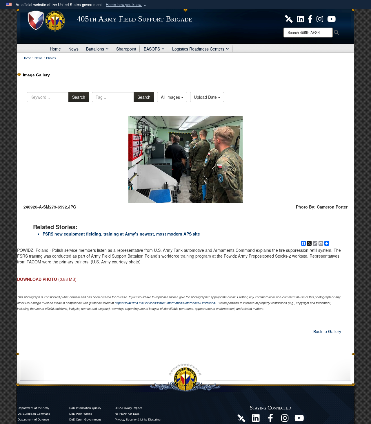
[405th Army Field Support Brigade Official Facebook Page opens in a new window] (310, 18)
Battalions (95, 49)
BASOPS (152, 49)
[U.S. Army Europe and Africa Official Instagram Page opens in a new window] (320, 18)
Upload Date (206, 97)
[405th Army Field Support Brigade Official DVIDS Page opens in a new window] (241, 418)
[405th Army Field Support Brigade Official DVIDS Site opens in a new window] (288, 18)
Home (55, 49)
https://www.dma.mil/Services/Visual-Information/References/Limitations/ (165, 303)
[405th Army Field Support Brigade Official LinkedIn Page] (300, 18)
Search (78, 97)
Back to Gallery (327, 331)
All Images (171, 97)
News (73, 49)
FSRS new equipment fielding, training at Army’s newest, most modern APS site (121, 234)
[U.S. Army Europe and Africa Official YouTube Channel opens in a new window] (331, 18)
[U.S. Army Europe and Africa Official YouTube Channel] (299, 419)
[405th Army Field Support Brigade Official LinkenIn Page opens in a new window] (256, 419)
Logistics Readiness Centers (198, 49)
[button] (127, 5)
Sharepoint (126, 49)
